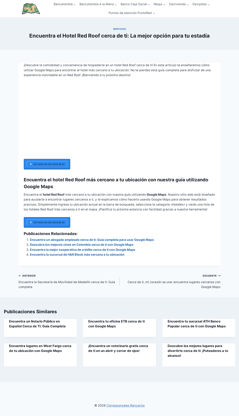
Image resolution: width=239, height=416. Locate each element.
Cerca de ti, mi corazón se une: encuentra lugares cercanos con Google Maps (174, 281)
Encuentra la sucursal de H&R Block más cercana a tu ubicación (77, 254)
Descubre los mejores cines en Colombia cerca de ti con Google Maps (81, 245)
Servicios (119, 29)
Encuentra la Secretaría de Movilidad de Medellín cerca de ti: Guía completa (67, 281)
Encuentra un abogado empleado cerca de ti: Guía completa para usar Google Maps (92, 240)
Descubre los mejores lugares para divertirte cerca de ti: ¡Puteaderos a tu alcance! (198, 351)
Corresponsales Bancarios (125, 405)
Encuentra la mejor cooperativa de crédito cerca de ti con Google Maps (82, 250)
